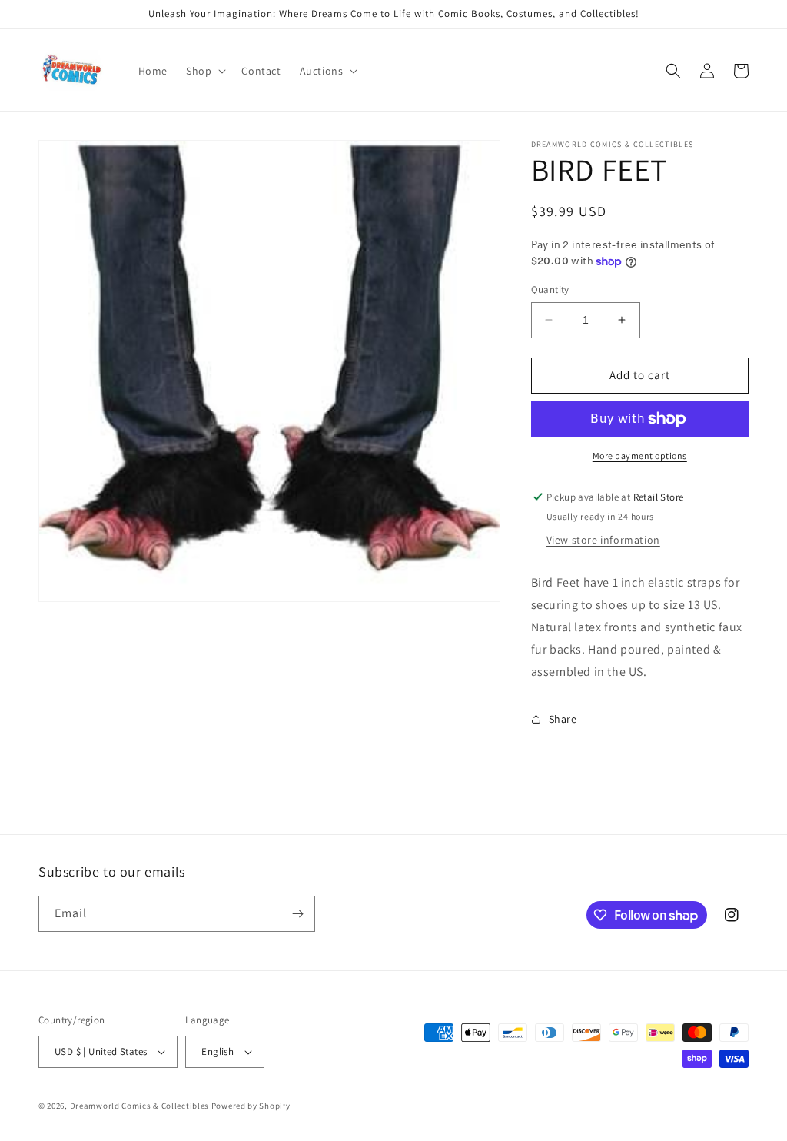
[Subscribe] (297, 914)
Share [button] (563, 719)
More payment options (640, 455)
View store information (603, 540)
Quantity (550, 289)
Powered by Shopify (251, 1105)
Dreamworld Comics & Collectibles (139, 1105)
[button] (204, 71)
